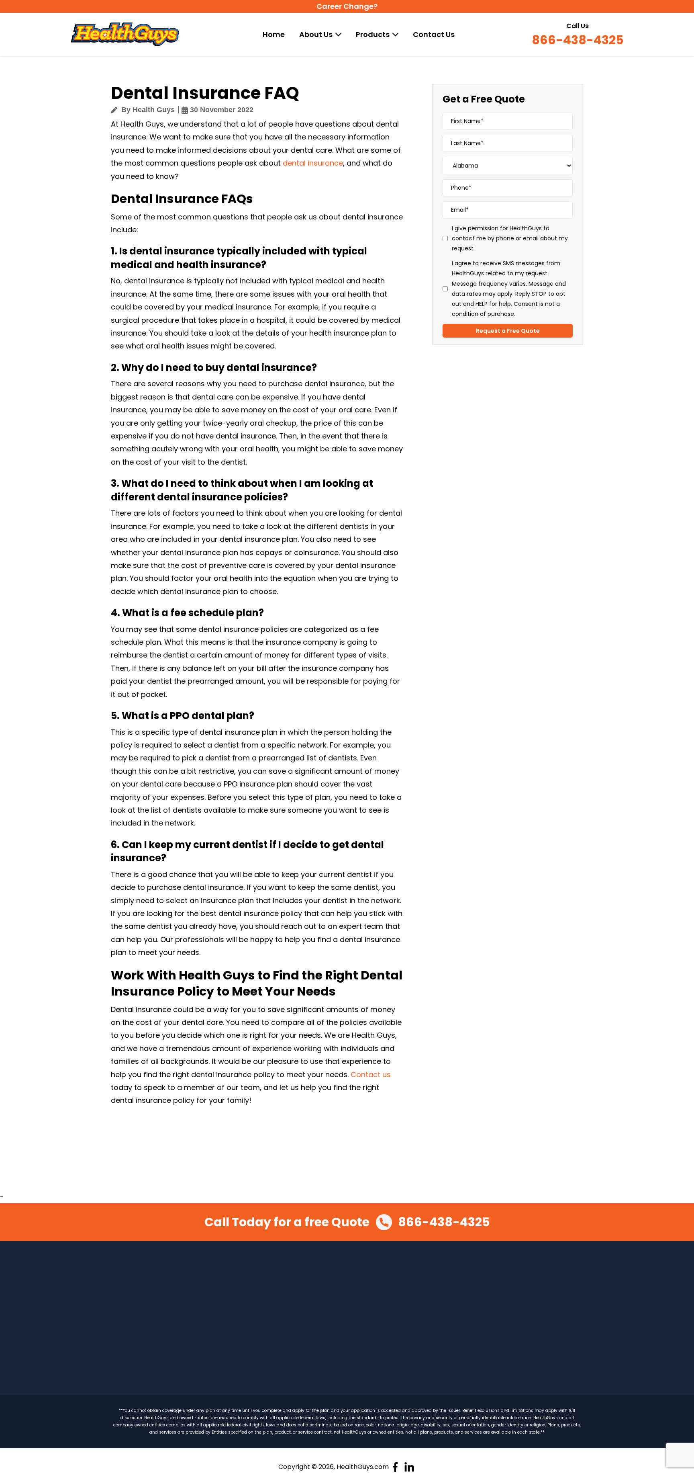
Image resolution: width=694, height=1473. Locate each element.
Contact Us (434, 34)
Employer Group (294, 1319)
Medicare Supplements (184, 1369)
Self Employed (291, 1302)
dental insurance (313, 163)
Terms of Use (490, 1301)
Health (160, 1284)
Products (373, 34)
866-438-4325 (577, 40)
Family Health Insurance (185, 1301)
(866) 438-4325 (595, 1323)
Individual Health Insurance (189, 1318)
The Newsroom (413, 1335)
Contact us (371, 1074)
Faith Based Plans (296, 1285)
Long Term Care (294, 1268)
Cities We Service (416, 1352)
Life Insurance (290, 1336)
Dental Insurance (175, 1335)
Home (274, 34)
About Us (316, 34)
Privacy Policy (491, 1284)
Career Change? (347, 6)
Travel (159, 1352)
